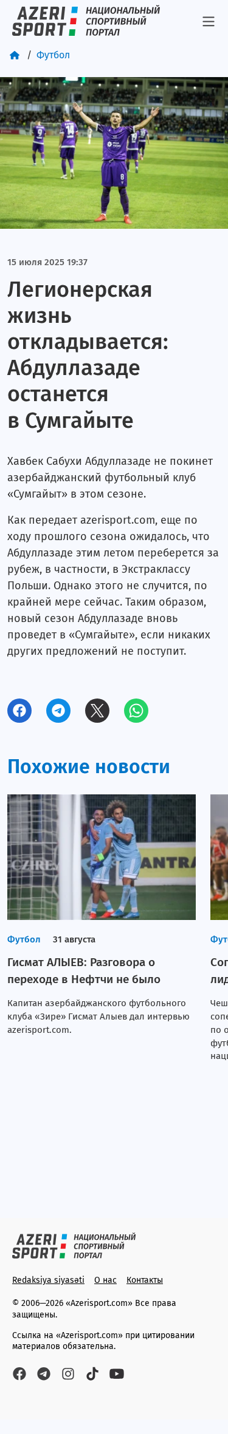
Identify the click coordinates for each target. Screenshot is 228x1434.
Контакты (144, 1280)
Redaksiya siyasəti (48, 1280)
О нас (105, 1280)
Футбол (53, 55)
